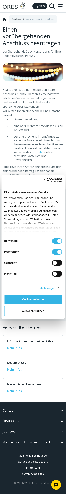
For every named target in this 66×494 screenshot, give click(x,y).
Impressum (33, 467)
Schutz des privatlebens (33, 461)
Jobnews (9, 431)
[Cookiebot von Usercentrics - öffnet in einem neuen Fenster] (47, 180)
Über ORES (11, 421)
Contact (9, 410)
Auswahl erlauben (33, 310)
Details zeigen (46, 288)
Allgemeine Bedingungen (33, 455)
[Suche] (52, 6)
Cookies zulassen (33, 299)
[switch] (57, 252)
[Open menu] (60, 6)
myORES (40, 6)
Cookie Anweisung (33, 473)
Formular (38, 152)
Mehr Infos (14, 348)
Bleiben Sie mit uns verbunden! (26, 442)
